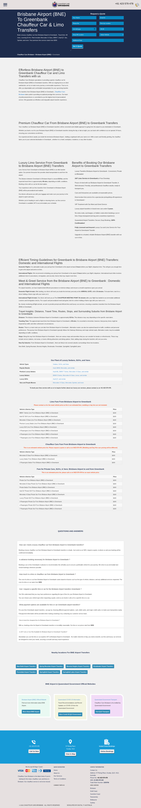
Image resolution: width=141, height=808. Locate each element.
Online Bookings (107, 751)
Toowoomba (94, 797)
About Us (57, 773)
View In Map (70, 754)
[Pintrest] (65, 789)
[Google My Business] (80, 789)
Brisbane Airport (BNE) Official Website (34, 699)
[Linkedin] (75, 789)
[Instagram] (70, 789)
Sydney (92, 802)
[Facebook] (56, 789)
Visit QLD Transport (102, 711)
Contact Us (93, 770)
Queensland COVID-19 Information (69, 699)
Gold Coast (93, 791)
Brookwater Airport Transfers (103, 666)
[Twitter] (61, 789)
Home (56, 770)
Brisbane (93, 788)
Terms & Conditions (60, 779)
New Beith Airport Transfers (26, 666)
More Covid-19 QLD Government (70, 714)
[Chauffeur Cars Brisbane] (57, 4)
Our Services (58, 776)
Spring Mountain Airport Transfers (51, 666)
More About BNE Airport (31, 711)
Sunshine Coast (95, 794)
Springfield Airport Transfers (49, 672)
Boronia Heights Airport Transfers (78, 666)
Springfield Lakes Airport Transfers (75, 672)
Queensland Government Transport (106, 699)
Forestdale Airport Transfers (26, 672)
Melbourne (93, 800)
